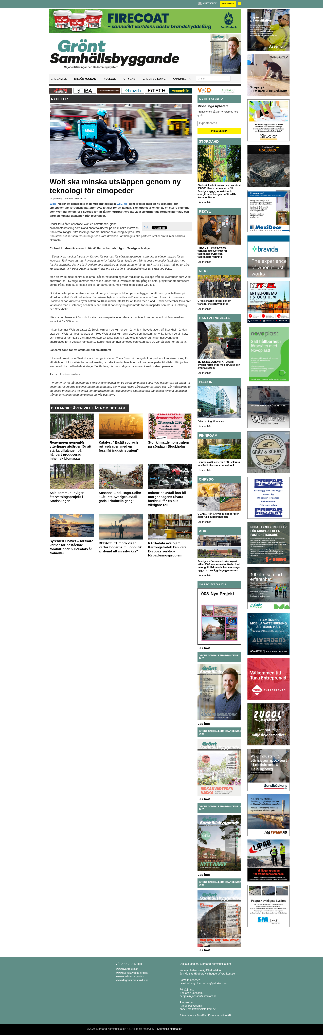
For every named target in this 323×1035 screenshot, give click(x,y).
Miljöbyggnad (85, 78)
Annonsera (228, 4)
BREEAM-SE (59, 78)
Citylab (129, 78)
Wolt (53, 203)
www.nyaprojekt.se (127, 968)
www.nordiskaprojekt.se (130, 976)
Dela (146, 227)
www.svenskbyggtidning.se (132, 972)
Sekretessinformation (169, 1028)
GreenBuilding (154, 78)
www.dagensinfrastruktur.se (132, 980)
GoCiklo (122, 203)
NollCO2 (109, 78)
